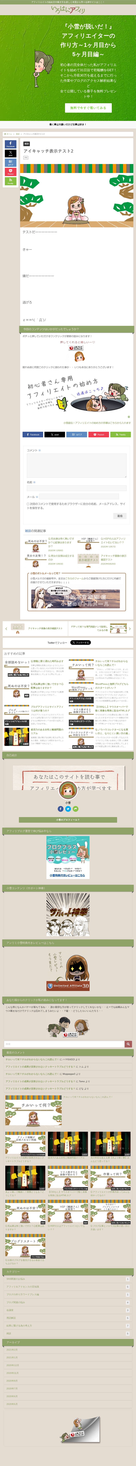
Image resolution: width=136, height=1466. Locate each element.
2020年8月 (12, 1381)
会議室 (67, 1310)
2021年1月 (12, 1357)
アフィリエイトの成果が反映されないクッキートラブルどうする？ (40, 1066)
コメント (34, 450)
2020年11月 (12, 1373)
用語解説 (67, 1318)
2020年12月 (12, 1365)
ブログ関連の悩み (67, 1302)
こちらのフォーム (74, 578)
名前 (31, 482)
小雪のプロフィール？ (68, 820)
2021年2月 (12, 1350)
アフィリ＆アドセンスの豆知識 (67, 1286)
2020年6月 (12, 1396)
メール (32, 497)
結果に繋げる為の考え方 (67, 1325)
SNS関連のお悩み (67, 1279)
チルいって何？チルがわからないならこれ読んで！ (32, 1059)
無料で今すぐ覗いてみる (88, 107)
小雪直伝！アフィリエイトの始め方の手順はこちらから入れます (97, 423)
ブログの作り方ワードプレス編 (67, 1294)
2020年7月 (12, 1388)
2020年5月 (12, 1404)
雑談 (27, 144)
